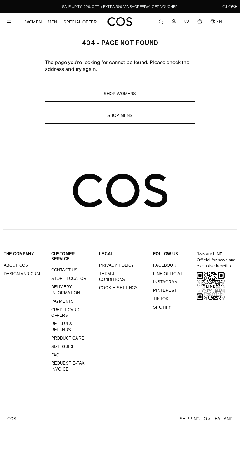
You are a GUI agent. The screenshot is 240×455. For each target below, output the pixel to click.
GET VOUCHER (165, 6)
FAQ (55, 355)
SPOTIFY (162, 307)
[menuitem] (33, 22)
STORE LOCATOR (69, 278)
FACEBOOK (164, 265)
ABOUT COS (16, 265)
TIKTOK (160, 298)
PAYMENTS (62, 301)
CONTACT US (64, 270)
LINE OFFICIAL (168, 273)
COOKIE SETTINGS (118, 288)
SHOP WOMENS (120, 93)
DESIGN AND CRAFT (24, 273)
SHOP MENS (120, 115)
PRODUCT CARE (67, 338)
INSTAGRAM (165, 282)
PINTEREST (165, 290)
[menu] (61, 19)
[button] (216, 21)
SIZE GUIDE (63, 346)
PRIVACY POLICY (116, 265)
